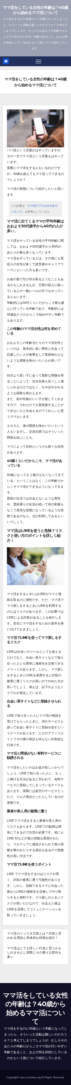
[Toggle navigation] (38, 61)
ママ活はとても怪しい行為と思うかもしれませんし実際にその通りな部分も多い (34, 952)
